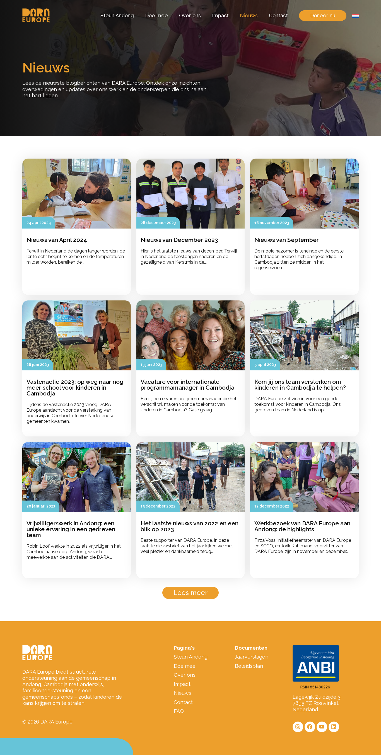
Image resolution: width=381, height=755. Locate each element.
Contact (278, 15)
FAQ (179, 711)
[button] (190, 593)
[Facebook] (310, 727)
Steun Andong (117, 15)
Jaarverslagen (251, 657)
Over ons (190, 15)
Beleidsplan (249, 666)
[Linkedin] (334, 727)
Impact (220, 15)
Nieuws (249, 15)
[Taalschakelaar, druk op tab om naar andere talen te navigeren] (355, 15)
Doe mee (156, 15)
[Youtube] (322, 727)
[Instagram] (298, 727)
